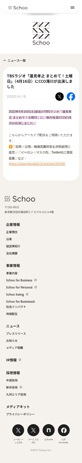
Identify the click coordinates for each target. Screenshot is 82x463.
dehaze (72, 7)
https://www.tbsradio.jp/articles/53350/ (37, 163)
